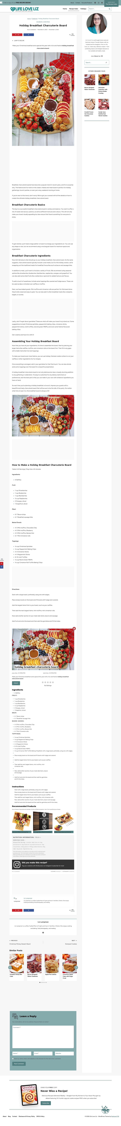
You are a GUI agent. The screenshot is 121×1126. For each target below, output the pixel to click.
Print (16, 683)
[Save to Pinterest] (1, 563)
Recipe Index (73, 9)
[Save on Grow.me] (1, 570)
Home (65, 9)
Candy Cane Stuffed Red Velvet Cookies (102, 113)
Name (15, 1053)
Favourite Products (87, 2)
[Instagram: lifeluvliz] (18, 864)
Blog (9, 1116)
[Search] (106, 62)
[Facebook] (95, 2)
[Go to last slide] (10, 967)
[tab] (39, 982)
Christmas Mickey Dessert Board (20, 942)
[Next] (76, 967)
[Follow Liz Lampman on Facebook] (43, 932)
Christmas (46, 22)
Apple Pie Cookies (50, 974)
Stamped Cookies (71, 942)
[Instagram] (98, 2)
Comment (17, 1027)
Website (58, 1053)
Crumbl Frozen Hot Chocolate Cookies (88, 113)
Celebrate (39, 22)
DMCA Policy (40, 1116)
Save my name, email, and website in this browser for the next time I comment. (37, 1058)
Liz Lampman (32, 29)
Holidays (83, 9)
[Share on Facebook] (29, 34)
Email (36, 1053)
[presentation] (16, 963)
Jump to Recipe (19, 40)
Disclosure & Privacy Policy (27, 1116)
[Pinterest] (102, 2)
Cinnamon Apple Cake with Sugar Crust (68, 976)
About (72, 2)
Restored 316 (115, 1116)
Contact (77, 2)
